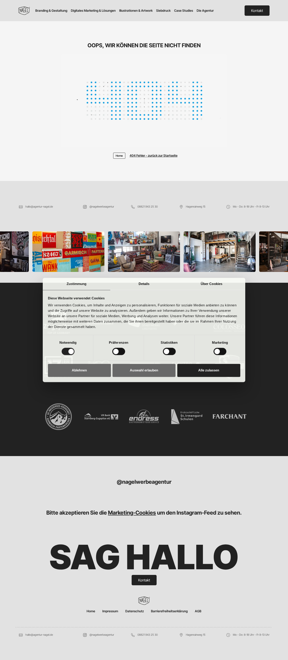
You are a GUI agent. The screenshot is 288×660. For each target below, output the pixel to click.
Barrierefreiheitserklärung (169, 611)
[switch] (118, 351)
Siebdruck (163, 10)
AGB (198, 611)
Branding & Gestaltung (51, 10)
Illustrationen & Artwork (136, 10)
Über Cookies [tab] (211, 284)
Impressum (110, 611)
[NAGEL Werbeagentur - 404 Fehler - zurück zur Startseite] (144, 103)
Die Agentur (205, 10)
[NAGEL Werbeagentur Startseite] (26, 11)
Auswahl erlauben (144, 370)
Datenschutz (134, 611)
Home (91, 611)
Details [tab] (144, 284)
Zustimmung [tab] (77, 284)
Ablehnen (79, 370)
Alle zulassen (208, 370)
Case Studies (183, 10)
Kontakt (257, 10)
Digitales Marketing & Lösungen (93, 10)
